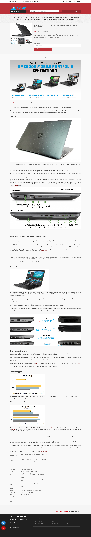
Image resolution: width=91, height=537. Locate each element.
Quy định (52, 520)
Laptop (16, 185)
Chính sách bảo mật (54, 523)
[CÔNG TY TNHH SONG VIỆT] (18, 8)
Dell (67, 520)
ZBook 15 (13, 102)
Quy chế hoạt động (54, 521)
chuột (79, 363)
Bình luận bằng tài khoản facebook (62, 511)
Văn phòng (26, 304)
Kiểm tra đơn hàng (78, 1)
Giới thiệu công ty (38, 521)
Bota (48, 534)
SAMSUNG (71, 7)
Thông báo (53, 524)
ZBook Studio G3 (21, 105)
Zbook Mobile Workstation (35, 19)
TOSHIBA (60, 7)
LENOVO (50, 7)
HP (41, 7)
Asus (45, 7)
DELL (37, 7)
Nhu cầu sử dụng (44, 250)
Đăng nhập (65, 1)
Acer (55, 7)
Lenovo (67, 524)
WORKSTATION (41, 171)
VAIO (65, 7)
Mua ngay (48, 49)
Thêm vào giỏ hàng (40, 49)
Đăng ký (71, 1)
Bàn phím (14, 351)
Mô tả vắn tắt (47, 58)
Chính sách (37, 520)
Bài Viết (41, 58)
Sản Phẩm (24, 19)
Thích (36, 31)
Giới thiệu (32, 7)
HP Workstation (15, 353)
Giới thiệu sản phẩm (39, 523)
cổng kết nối (65, 240)
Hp (66, 521)
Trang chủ (19, 19)
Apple (36, 363)
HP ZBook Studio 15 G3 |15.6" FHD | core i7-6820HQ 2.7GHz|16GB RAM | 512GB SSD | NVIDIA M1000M (58, 19)
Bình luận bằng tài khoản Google (74, 511)
